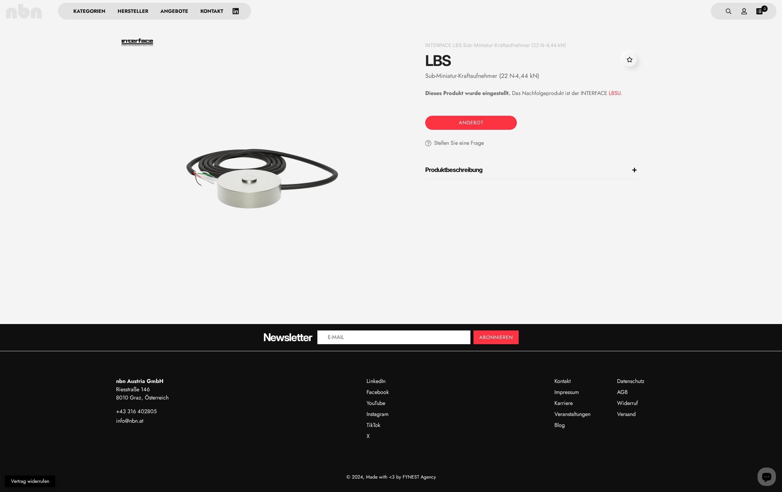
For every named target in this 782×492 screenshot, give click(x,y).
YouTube (376, 403)
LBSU (615, 93)
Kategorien (89, 11)
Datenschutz (630, 381)
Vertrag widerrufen (30, 481)
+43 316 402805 (136, 411)
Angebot (471, 122)
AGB (622, 392)
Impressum (566, 392)
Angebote (174, 11)
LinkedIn (376, 381)
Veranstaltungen (572, 414)
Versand (626, 414)
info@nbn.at (129, 421)
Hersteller (133, 11)
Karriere (563, 403)
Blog (559, 425)
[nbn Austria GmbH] (23, 11)
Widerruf (627, 403)
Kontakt (211, 11)
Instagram (378, 414)
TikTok (373, 425)
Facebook (378, 392)
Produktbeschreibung (453, 169)
